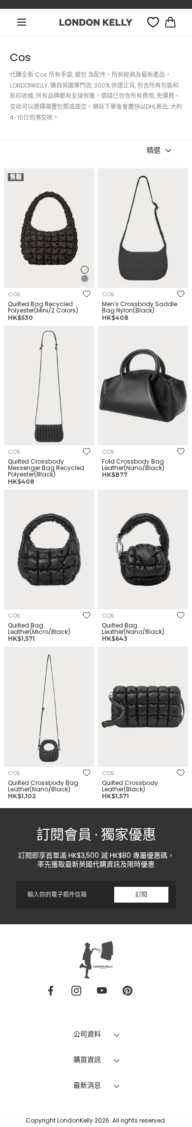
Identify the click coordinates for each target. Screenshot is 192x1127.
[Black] (85, 278)
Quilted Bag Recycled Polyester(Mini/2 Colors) (43, 307)
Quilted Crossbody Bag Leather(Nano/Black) (43, 786)
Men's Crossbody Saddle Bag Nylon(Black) (139, 307)
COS (14, 294)
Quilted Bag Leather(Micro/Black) (39, 628)
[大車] (170, 22)
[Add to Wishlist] (86, 294)
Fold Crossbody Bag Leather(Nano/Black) (133, 464)
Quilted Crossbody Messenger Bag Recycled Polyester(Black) (46, 468)
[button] (22, 22)
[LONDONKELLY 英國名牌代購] (96, 22)
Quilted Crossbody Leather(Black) (130, 786)
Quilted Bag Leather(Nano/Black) (133, 628)
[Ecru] (85, 270)
